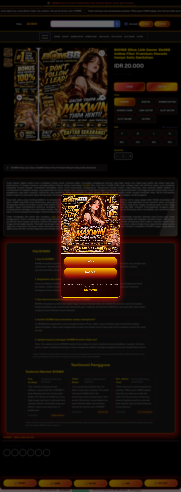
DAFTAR (90, 272)
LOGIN (90, 261)
